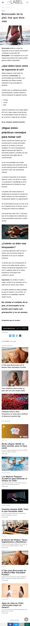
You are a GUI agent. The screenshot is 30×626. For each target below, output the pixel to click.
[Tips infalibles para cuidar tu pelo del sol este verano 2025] (15, 378)
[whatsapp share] (20, 336)
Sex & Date (5, 599)
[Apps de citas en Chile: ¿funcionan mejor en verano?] (15, 590)
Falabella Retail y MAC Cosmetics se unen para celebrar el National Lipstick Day (15, 414)
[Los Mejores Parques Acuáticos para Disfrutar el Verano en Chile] (15, 464)
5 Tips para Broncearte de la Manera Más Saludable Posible (14, 572)
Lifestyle (4, 440)
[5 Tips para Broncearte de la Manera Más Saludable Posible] (15, 355)
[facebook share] (10, 336)
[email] (21, 624)
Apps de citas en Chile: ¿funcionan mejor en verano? (13, 605)
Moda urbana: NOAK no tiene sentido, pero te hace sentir (14, 446)
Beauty (9, 7)
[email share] (17, 336)
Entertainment (6, 472)
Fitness (4, 536)
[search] (27, 2)
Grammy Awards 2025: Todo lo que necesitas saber (15, 510)
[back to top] (26, 619)
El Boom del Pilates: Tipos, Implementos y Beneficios (15, 541)
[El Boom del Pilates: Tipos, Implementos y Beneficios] (15, 527)
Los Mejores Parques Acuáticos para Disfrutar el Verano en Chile (14, 478)
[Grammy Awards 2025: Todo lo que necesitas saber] (15, 496)
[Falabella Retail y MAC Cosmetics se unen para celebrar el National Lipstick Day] (15, 402)
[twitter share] (13, 336)
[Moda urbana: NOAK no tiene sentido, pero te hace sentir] (15, 431)
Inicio (3, 7)
